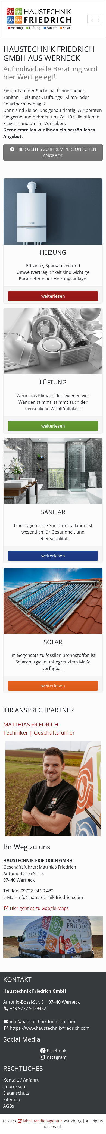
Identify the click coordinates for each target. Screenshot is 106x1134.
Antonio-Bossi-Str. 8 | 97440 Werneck (41, 1002)
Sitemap (11, 1099)
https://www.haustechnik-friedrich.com (50, 1028)
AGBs (8, 1106)
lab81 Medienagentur (42, 1120)
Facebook (56, 1051)
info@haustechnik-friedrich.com (42, 1022)
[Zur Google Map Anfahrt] (53, 937)
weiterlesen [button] (53, 296)
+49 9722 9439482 (28, 1008)
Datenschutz (16, 1093)
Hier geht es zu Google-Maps (39, 908)
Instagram (56, 1057)
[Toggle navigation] (94, 19)
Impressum (15, 1086)
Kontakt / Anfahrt (21, 1080)
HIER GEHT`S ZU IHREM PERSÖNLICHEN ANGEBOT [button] (55, 152)
